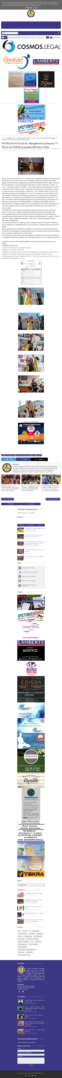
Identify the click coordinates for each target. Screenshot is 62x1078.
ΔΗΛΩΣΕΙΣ (40, 933)
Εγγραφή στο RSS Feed (28, 568)
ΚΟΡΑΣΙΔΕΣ (21, 939)
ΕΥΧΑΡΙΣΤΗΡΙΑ (38, 936)
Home (3, 138)
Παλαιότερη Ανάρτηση (53, 499)
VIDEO (37, 138)
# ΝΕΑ (34, 455)
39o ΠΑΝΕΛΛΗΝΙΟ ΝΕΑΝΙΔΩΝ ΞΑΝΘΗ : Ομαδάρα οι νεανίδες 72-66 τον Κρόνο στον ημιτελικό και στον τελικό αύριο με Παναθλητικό (50, 488)
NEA (29, 37)
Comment (41, 459)
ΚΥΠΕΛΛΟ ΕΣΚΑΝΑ (23, 941)
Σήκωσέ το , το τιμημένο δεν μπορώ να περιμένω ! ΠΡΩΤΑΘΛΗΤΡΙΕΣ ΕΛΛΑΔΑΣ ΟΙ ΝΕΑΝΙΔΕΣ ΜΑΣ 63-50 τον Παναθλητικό (30, 488)
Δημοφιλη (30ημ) (31, 525)
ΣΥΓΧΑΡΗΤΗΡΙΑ (33, 944)
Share (25, 459)
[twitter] (23, 991)
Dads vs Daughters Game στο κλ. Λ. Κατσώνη (34, 913)
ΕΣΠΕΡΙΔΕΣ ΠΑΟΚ (11, 138)
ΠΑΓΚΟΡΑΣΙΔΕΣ (22, 944)
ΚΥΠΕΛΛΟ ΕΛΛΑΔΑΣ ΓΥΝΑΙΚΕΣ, (28, 150)
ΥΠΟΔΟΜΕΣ (29, 952)
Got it (35, 8)
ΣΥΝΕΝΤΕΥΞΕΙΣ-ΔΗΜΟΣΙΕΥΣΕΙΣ (27, 949)
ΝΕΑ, (37, 150)
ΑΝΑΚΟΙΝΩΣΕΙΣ (22, 933)
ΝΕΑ (33, 138)
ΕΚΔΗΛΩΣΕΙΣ (28, 936)
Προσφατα (21, 525)
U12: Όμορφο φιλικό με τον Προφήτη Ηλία (34, 556)
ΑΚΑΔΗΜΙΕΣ (35, 931)
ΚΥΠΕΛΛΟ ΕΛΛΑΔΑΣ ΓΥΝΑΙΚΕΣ (23, 138)
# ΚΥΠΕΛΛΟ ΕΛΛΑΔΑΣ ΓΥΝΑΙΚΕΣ (23, 455)
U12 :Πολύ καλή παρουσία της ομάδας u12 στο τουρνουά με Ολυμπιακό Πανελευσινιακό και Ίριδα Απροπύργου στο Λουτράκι (35, 543)
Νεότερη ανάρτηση (7, 499)
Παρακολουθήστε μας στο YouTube (29, 585)
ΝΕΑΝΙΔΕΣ (38, 941)
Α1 (29, 931)
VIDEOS (24, 931)
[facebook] (19, 991)
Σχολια (40, 525)
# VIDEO (39, 455)
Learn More (28, 8)
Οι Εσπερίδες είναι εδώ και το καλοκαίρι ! (33, 893)
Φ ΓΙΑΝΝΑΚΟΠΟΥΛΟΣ (24, 955)
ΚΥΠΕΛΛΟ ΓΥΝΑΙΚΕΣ (32, 939)
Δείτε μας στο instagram (28, 580)
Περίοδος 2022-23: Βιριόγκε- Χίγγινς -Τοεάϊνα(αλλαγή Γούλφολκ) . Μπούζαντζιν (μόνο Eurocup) (34, 1008)
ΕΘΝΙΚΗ (20, 936)
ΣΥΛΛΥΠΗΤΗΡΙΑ (22, 947)
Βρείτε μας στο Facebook (29, 576)
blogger (30, 504)
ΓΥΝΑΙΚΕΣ (32, 933)
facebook (11, 504)
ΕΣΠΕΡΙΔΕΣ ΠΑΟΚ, (17, 150)
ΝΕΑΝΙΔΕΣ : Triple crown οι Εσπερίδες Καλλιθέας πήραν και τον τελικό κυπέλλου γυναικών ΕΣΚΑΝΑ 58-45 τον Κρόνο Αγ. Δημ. (10, 488)
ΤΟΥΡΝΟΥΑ (21, 952)
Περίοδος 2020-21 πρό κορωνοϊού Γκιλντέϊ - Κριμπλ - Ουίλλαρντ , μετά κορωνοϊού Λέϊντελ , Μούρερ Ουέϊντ (34, 1023)
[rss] (35, 1075)
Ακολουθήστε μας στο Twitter (30, 572)
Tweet (11, 459)
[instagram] (26, 1075)
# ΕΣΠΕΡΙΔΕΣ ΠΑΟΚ (10, 455)
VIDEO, (40, 150)
